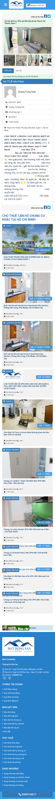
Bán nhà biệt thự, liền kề (14, 724)
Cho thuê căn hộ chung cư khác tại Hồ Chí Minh (23, 217)
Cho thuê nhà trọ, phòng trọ (15, 754)
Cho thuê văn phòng (12, 762)
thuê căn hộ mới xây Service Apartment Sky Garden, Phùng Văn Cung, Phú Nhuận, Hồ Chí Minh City (26, 306)
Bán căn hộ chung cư (12, 720)
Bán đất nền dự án (11, 728)
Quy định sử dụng (11, 697)
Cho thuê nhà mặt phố (13, 747)
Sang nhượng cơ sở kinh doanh (17, 777)
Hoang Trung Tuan (27, 92)
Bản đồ (19, 71)
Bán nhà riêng (9, 712)
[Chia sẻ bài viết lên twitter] (49, 17)
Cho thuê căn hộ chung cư (15, 750)
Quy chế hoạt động (12, 693)
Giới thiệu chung (10, 689)
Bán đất (7, 731)
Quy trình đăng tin (11, 701)
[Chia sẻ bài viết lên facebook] (46, 17)
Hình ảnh (8, 71)
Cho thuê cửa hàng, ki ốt (14, 758)
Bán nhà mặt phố (11, 716)
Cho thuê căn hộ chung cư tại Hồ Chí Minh (20, 77)
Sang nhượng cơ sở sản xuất (16, 781)
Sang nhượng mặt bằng (14, 773)
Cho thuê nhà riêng (12, 743)
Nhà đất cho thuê (11, 265)
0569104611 (29, 794)
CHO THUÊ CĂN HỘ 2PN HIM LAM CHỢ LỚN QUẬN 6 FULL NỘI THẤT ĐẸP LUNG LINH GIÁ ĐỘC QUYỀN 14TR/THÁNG (26, 386)
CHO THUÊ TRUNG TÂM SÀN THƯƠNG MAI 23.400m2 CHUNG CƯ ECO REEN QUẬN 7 (26, 258)
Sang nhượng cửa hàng (13, 785)
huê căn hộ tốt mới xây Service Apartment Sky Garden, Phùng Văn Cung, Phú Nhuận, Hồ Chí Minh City (25, 356)
